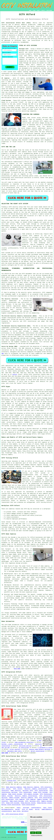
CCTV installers (34, 374)
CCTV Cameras (19, 799)
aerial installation (37, 751)
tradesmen (32, 753)
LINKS (34, 10)
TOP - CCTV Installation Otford (12, 814)
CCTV (26, 50)
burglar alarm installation (12, 744)
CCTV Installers (46, 787)
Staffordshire (36, 807)
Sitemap (2, 827)
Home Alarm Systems (15, 794)
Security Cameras (27, 797)
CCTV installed (36, 737)
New (14, 827)
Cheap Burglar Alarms (28, 803)
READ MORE (17, 668)
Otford (15, 374)
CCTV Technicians (25, 792)
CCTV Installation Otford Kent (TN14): (16, 22)
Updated (18, 827)
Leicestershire (7, 811)
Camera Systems (7, 796)
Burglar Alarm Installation (11, 804)
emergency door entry (14, 751)
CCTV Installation (41, 790)
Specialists (23, 827)
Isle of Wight (27, 809)
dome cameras (26, 612)
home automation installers (24, 742)
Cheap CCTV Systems (40, 792)
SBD (3, 353)
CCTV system (6, 463)
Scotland (26, 807)
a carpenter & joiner (45, 747)
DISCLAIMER (49, 10)
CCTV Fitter (6, 788)
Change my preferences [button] (36, 835)
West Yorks (16, 811)
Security (4, 537)
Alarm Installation (28, 804)
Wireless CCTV (28, 790)
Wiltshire (25, 811)
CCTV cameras (34, 138)
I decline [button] (38, 832)
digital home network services (39, 749)
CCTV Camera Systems (31, 794)
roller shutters (15, 749)
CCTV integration (14, 677)
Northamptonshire (7, 809)
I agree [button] (32, 832)
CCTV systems (29, 771)
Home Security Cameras (14, 787)
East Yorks (47, 807)
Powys (18, 807)
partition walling (25, 745)
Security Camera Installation (36, 788)
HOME (30, 10)
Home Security (16, 790)
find (6, 759)
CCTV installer (27, 709)
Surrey (37, 809)
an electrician (24, 747)
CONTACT (43, 10)
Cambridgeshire (47, 809)
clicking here (11, 780)
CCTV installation (24, 780)
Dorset (17, 809)
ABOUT (38, 10)
